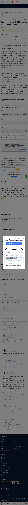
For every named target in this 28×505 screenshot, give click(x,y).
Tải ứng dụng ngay (14, 244)
